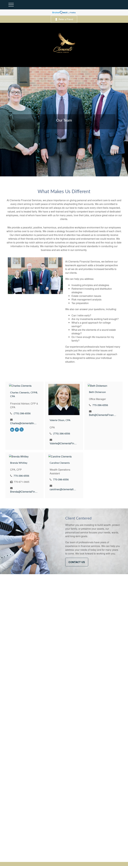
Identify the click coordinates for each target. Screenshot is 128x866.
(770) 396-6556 (22, 413)
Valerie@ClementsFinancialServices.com (63, 443)
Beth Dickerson (97, 392)
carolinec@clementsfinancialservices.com (63, 489)
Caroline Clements (60, 463)
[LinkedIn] (12, 429)
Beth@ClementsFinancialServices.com (102, 415)
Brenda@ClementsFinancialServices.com (23, 491)
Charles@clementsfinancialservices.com (23, 423)
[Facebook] (17, 429)
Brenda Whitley (18, 463)
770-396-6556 (100, 405)
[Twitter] (22, 429)
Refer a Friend (66, 19)
